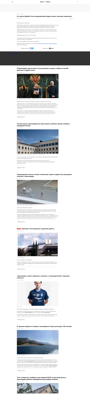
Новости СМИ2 (15, 53)
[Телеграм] (33, 48)
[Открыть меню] (12, 2)
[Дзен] (51, 48)
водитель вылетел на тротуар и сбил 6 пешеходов (46, 43)
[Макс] (30, 48)
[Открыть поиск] (78, 2)
